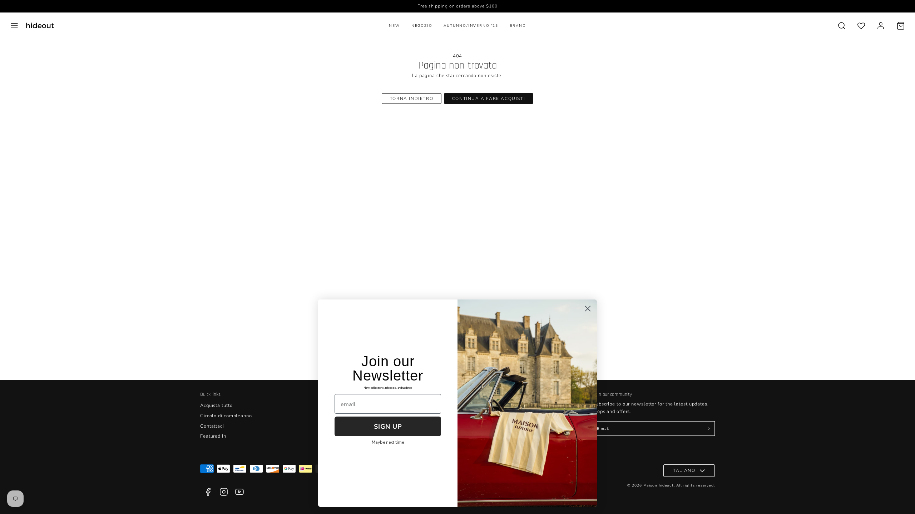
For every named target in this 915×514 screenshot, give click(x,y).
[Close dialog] (588, 308)
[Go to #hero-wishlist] (861, 25)
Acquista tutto (216, 405)
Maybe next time (388, 442)
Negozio (421, 25)
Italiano (684, 470)
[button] (14, 25)
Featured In (213, 436)
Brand (518, 25)
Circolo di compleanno (226, 416)
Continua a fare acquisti (488, 98)
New (394, 25)
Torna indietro (411, 98)
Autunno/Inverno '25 (471, 25)
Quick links (210, 394)
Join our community (612, 394)
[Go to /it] (40, 25)
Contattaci (212, 426)
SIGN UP (388, 426)
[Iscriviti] (708, 428)
